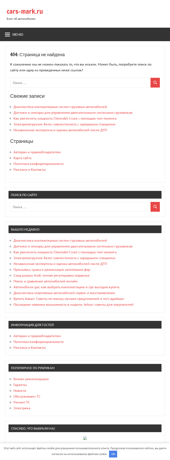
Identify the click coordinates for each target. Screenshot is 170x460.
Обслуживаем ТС (26, 396)
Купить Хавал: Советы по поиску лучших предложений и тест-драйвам (68, 298)
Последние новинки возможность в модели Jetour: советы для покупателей (73, 304)
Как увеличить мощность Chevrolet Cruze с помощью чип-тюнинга (65, 118)
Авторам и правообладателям (37, 152)
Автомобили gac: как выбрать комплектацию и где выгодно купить (66, 287)
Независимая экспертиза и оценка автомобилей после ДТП (60, 130)
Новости (19, 390)
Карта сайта (22, 158)
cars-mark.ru (25, 11)
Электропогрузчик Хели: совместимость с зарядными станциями (64, 124)
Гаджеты (20, 384)
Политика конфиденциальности (38, 163)
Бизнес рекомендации (31, 379)
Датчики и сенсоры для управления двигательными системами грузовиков (72, 112)
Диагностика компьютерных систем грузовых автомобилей (60, 106)
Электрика (21, 408)
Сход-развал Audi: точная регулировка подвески (51, 275)
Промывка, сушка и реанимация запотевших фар (51, 269)
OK (113, 454)
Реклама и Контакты (29, 169)
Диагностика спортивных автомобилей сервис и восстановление (64, 293)
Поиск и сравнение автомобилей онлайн (45, 281)
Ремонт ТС (21, 402)
